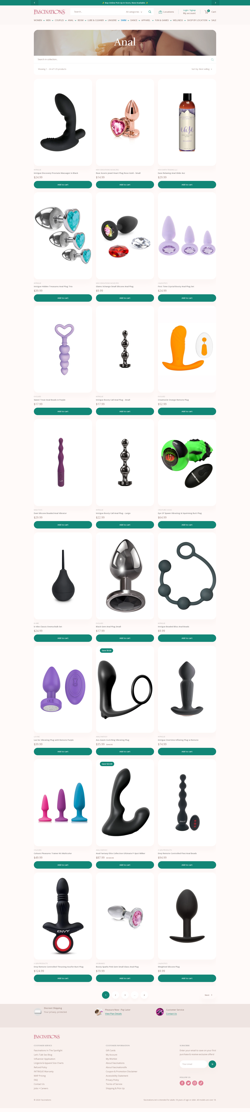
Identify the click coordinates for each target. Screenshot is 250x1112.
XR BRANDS (100, 963)
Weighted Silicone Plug (169, 966)
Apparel (146, 20)
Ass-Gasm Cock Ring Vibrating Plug (112, 740)
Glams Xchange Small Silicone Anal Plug (114, 286)
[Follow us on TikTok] (200, 1083)
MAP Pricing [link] (40, 1075)
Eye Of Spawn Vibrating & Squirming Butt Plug (180, 513)
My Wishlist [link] (111, 1058)
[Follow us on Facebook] (182, 1083)
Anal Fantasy (101, 736)
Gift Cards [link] (110, 1050)
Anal (70, 20)
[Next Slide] (215, 2)
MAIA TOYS (38, 510)
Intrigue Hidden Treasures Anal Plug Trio (53, 286)
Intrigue (37, 170)
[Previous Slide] (34, 2)
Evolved (37, 396)
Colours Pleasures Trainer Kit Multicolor (53, 853)
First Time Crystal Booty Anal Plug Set (176, 286)
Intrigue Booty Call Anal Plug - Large (113, 513)
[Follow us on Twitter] (188, 1083)
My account (189, 13)
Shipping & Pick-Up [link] (115, 1088)
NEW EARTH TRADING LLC (167, 170)
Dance (133, 20)
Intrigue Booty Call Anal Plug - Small (113, 400)
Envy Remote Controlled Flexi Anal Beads (177, 853)
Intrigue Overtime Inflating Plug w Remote (178, 740)
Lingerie (112, 20)
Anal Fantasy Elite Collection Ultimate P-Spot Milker (120, 853)
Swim (123, 20)
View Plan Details (113, 1013)
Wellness (178, 20)
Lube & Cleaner (96, 20)
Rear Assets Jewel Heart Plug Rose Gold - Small (118, 173)
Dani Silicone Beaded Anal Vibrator (50, 513)
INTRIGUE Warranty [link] (44, 1071)
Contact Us (171, 1013)
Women (38, 20)
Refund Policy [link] (40, 1067)
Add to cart (63, 184)
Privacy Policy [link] (112, 1079)
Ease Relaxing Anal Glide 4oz (171, 173)
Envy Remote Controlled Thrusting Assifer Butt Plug (58, 966)
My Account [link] (111, 1054)
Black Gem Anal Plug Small (108, 626)
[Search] (150, 11)
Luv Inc (37, 736)
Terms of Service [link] (114, 1084)
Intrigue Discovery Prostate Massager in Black (56, 173)
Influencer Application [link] (44, 1058)
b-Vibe (36, 623)
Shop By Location (197, 20)
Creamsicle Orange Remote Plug (173, 400)
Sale (213, 20)
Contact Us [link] (39, 1084)
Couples (59, 20)
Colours (38, 850)
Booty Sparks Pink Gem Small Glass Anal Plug (117, 966)
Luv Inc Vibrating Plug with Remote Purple (54, 740)
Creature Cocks (165, 510)
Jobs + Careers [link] (41, 1088)
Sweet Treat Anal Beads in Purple (49, 400)
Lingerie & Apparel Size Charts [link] (49, 1063)
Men (48, 20)
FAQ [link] (36, 1079)
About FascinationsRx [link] (116, 1067)
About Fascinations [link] (115, 1063)
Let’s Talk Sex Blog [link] (43, 1054)
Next (207, 995)
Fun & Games (162, 20)
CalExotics (162, 283)
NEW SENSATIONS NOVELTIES (107, 170)
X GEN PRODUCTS (165, 850)
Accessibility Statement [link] (117, 1075)
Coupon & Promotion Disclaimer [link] (121, 1071)
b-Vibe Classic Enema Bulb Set (48, 626)
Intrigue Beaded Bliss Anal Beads (173, 626)
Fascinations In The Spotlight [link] (48, 1050)
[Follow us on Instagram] (194, 1083)
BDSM (80, 20)
